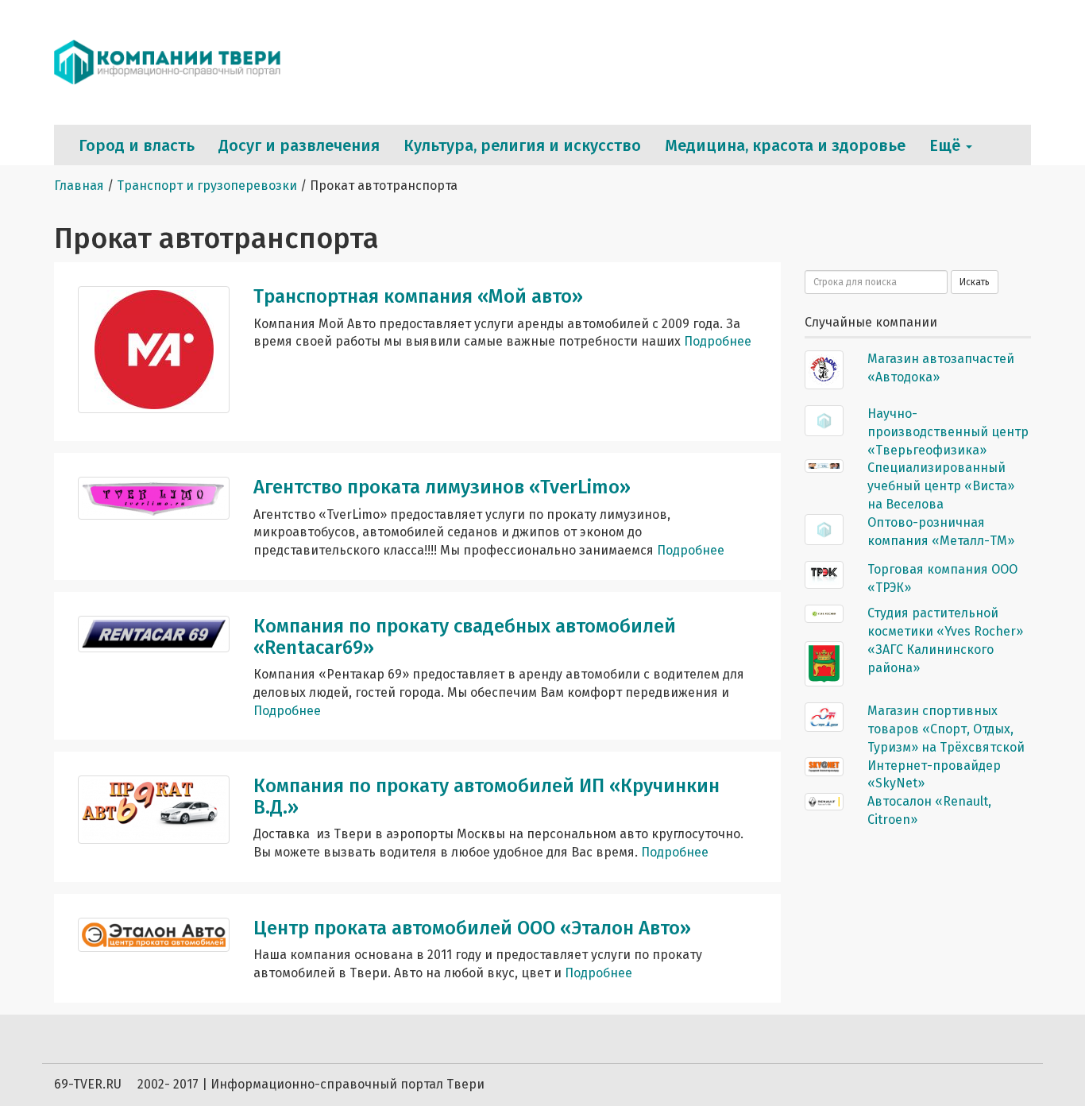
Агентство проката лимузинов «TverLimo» (442, 487)
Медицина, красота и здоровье (785, 145)
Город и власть (137, 145)
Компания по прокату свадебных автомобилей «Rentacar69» (464, 636)
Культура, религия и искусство (522, 145)
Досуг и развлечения (299, 145)
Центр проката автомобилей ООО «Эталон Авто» (472, 928)
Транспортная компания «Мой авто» (418, 296)
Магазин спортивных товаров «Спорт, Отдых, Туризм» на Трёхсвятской (946, 729)
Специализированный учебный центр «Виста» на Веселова (940, 486)
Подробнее (717, 341)
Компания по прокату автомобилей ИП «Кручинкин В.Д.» (486, 796)
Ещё (946, 145)
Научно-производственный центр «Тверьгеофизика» (948, 432)
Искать (975, 282)
